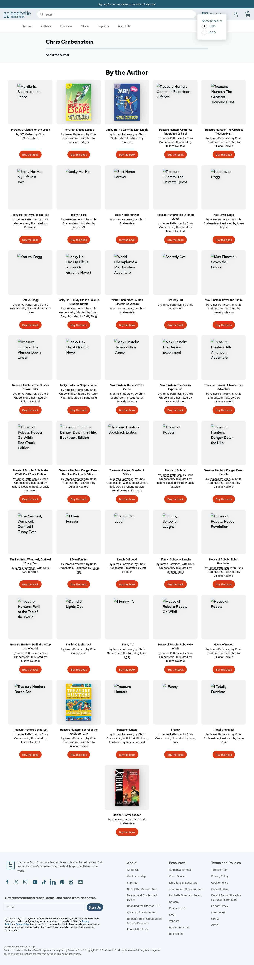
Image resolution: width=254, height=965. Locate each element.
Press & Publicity (137, 929)
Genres (27, 26)
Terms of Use (219, 869)
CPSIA (215, 918)
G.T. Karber (26, 134)
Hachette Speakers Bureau (185, 895)
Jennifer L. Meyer (78, 142)
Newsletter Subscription (142, 889)
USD (212, 26)
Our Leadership (136, 876)
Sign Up (95, 907)
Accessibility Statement (141, 912)
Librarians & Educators (183, 882)
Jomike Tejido (175, 572)
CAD (212, 32)
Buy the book (30, 154)
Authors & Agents (180, 869)
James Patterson (75, 134)
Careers (174, 902)
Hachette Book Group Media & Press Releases (144, 921)
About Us (124, 26)
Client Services (178, 876)
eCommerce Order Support (185, 889)
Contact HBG (177, 908)
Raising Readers (179, 927)
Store (85, 26)
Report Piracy (219, 906)
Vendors (174, 921)
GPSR (214, 925)
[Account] (236, 14)
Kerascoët (127, 142)
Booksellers (176, 933)
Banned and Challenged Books (142, 897)
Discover (66, 26)
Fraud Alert (218, 912)
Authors (46, 26)
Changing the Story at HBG (143, 906)
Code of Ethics (220, 889)
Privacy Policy (219, 876)
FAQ (171, 914)
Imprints (103, 26)
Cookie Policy (219, 882)
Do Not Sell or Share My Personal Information (226, 897)
